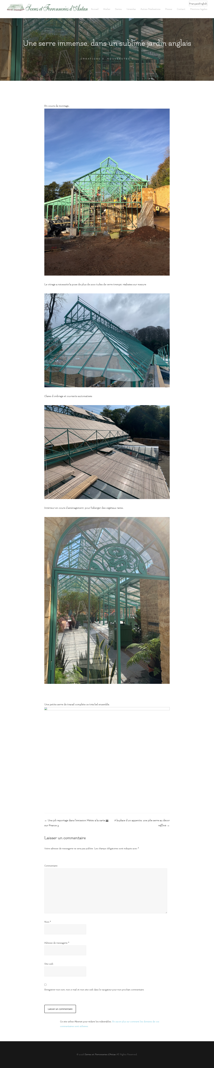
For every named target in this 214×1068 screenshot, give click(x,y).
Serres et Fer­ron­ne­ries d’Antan (100, 1054)
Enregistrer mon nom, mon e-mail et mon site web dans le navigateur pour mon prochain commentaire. (94, 989)
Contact (181, 9)
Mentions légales (198, 9)
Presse (168, 9)
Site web (48, 964)
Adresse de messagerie (56, 943)
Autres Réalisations (150, 9)
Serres (118, 9)
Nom (47, 922)
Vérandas (131, 9)
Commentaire (50, 865)
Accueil (95, 9)
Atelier (106, 9)
